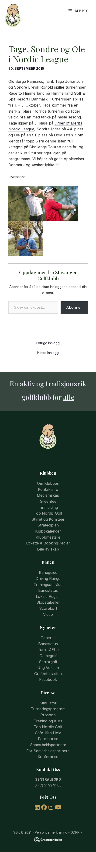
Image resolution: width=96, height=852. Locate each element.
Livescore (16, 176)
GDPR (75, 832)
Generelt (48, 637)
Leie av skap (48, 549)
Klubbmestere (48, 537)
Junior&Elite (48, 649)
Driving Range (48, 578)
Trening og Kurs (48, 721)
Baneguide (48, 572)
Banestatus (48, 590)
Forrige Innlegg (48, 343)
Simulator (48, 703)
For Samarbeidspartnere (48, 750)
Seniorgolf (48, 661)
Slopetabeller (48, 602)
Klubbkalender (48, 531)
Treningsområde (48, 584)
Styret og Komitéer (48, 519)
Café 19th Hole (48, 733)
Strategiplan (48, 525)
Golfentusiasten (48, 673)
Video (48, 614)
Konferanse (48, 756)
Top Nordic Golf (48, 513)
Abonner (74, 307)
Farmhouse (48, 738)
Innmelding (48, 507)
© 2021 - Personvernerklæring (43, 832)
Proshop (48, 715)
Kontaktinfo (48, 489)
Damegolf (48, 655)
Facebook (48, 679)
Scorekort (48, 608)
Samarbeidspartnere (48, 744)
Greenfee (48, 501)
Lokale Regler (48, 596)
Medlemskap (48, 495)
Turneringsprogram (48, 709)
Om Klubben (48, 483)
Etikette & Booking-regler (48, 543)
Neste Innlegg (48, 352)
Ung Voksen (48, 667)
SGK (16, 832)
